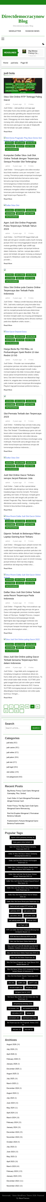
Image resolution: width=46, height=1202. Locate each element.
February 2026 (12, 1059)
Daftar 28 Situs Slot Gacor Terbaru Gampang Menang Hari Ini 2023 (22, 855)
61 (38, 707)
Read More (8, 131)
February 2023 (12, 1171)
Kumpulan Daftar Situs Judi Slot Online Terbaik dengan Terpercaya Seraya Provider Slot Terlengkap (21, 158)
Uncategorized (12, 91)
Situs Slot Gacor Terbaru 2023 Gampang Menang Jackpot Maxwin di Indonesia (23, 970)
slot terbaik (14, 1018)
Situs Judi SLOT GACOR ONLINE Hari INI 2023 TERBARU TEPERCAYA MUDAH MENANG (23, 947)
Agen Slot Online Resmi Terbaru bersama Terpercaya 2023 (22, 848)
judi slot (20, 87)
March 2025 (11, 1083)
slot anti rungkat (15, 987)
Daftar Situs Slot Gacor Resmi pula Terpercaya (23, 901)
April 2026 (10, 1054)
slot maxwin (13, 1008)
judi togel (30, 87)
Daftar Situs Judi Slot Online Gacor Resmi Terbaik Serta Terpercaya (23, 889)
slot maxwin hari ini (30, 1008)
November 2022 (13, 1186)
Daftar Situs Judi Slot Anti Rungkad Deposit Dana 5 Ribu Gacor (22, 882)
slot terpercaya (29, 1018)
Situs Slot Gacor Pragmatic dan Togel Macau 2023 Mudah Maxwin (23, 963)
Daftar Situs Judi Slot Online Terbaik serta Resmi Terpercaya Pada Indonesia (22, 595)
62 (6, 711)
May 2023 (10, 1156)
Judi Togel (23, 925)
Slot (11, 983)
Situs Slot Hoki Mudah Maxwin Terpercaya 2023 (22, 977)
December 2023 (13, 1132)
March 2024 (11, 1117)
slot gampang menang (23, 1004)
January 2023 (12, 1176)
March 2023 (11, 1166)
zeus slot (29, 1029)
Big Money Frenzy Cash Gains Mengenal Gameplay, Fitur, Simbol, (33, 52)
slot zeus (17, 1029)
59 (27, 707)
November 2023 (13, 1137)
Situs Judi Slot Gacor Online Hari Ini (22, 941)
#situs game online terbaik (22, 842)
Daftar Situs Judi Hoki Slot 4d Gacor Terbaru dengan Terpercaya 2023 (23, 875)
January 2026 (12, 1064)
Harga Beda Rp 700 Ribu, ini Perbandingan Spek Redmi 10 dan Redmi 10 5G (21, 352)
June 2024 (11, 1103)
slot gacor (31, 987)
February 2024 (12, 1122)
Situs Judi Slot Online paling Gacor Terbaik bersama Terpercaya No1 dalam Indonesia (21, 660)
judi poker (10, 87)
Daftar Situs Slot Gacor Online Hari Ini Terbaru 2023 (22, 896)
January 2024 (12, 1127)
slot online (10, 772)
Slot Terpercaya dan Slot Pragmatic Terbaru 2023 (22, 1024)
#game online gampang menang (22, 837)
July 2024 (10, 1098)
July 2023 (10, 1147)
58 (22, 707)
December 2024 (13, 1088)
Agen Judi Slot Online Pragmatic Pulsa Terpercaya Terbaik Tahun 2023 (20, 225)
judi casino (19, 84)
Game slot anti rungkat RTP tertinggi (23, 906)
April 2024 (10, 1113)
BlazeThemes (24, 1198)
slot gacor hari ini (22, 992)
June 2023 (11, 1152)
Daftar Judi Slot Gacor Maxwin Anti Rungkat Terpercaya (23, 862)
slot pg (30, 1013)
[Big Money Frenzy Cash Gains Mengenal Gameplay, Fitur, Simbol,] (24, 51)
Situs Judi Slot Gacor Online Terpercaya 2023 (22, 953)
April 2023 (10, 1161)
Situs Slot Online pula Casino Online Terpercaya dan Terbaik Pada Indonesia (22, 290)
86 (16, 711)
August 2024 (11, 1093)
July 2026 (10, 1049)
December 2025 (13, 1069)
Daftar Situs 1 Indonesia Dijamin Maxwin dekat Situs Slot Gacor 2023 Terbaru (23, 868)
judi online (31, 84)
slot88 (21, 983)
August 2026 (11, 1044)
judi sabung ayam (16, 920)
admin (7, 104)
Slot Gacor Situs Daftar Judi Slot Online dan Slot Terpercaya (22, 998)
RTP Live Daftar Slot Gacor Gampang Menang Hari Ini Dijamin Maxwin (22, 931)
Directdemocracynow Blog (23, 19)
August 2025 (11, 1074)
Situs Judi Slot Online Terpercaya (23, 957)
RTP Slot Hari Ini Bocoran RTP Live (22, 936)
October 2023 (12, 1142)
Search (36, 728)
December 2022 (13, 1181)
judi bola (9, 84)
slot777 (33, 983)
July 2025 (10, 1079)
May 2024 (10, 1108)
